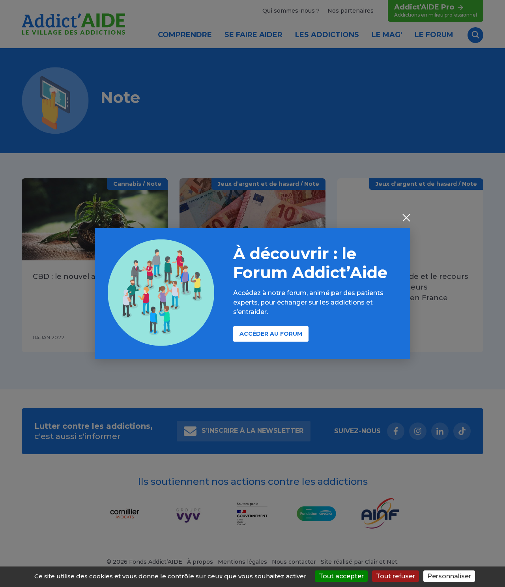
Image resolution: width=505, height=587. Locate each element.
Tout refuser (395, 576)
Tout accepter (341, 576)
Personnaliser (449, 576)
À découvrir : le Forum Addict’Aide (310, 263)
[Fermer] (406, 218)
